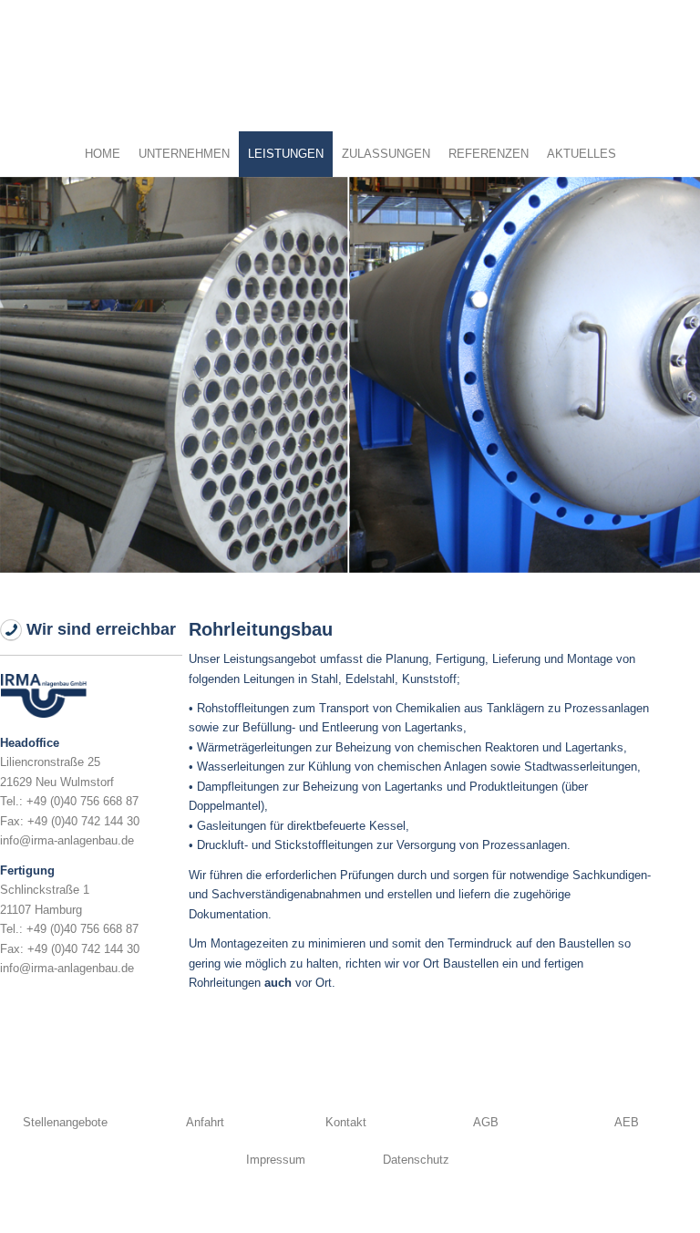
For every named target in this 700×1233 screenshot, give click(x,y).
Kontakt (345, 1122)
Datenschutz (416, 1159)
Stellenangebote (65, 1122)
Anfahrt (205, 1122)
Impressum (275, 1159)
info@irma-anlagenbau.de (67, 840)
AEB (626, 1122)
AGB (486, 1122)
